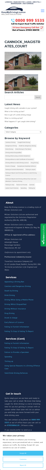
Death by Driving (11, 291)
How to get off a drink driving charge (18, 115)
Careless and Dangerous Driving (18, 286)
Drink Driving (9, 149)
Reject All (23, 465)
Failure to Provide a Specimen (17, 352)
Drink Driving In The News (23, 149)
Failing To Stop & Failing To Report (19, 331)
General (31, 184)
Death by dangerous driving (27, 146)
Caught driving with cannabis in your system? (21, 108)
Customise (23, 459)
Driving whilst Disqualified (13, 152)
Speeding (23, 188)
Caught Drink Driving (24, 142)
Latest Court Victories (11, 188)
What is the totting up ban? (14, 111)
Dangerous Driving (11, 146)
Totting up (9, 361)
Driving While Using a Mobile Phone (19, 300)
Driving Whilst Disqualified (15, 304)
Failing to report (30, 169)
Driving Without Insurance (15, 309)
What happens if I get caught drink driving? (20, 121)
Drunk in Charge (10, 166)
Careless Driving (10, 142)
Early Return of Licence (14, 322)
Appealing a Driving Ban (14, 282)
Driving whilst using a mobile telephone (17, 156)
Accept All (23, 453)
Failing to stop (9, 184)
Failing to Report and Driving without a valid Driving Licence (21, 174)
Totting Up (32, 188)
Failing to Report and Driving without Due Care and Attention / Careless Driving (20, 180)
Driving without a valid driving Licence (17, 162)
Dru (6, 318)
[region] (23, 451)
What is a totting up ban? (14, 118)
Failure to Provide (21, 184)
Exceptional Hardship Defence (26, 166)
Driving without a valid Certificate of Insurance (19, 159)
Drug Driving (34, 162)
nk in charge (12, 318)
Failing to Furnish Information (14, 169)
